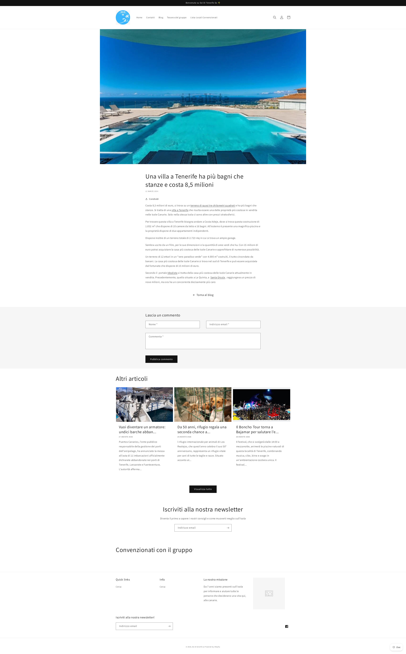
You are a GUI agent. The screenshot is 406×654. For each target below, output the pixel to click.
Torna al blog (205, 295)
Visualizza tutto (203, 489)
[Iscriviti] (227, 528)
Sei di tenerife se (198, 647)
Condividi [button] (154, 199)
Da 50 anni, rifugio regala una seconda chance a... (201, 429)
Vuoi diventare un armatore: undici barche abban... (142, 429)
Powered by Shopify (212, 647)
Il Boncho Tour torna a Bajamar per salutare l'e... (257, 429)
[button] (274, 17)
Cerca (118, 586)
